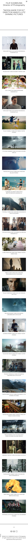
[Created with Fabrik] (0, 535)
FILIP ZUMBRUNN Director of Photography (16, 536)
